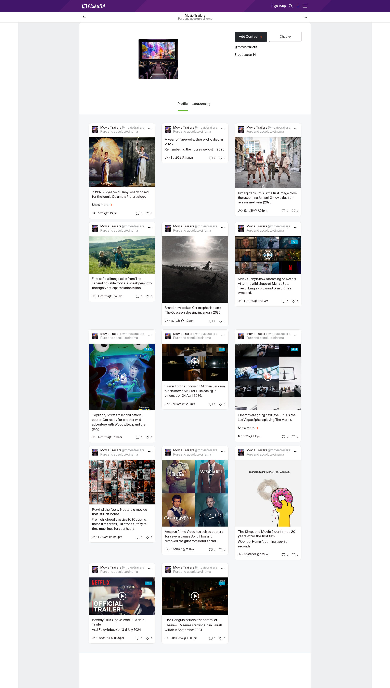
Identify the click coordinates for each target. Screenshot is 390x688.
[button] (139, 214)
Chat (283, 36)
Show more (100, 204)
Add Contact (249, 36)
